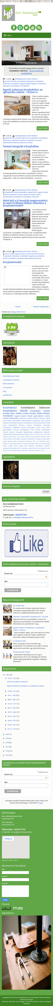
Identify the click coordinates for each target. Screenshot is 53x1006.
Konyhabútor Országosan (20, 86)
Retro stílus (38, 443)
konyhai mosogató (15, 432)
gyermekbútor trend (27, 430)
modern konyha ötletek (33, 413)
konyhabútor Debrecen (31, 197)
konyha (32, 195)
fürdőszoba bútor (38, 420)
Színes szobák (7, 446)
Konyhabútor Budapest (26, 81)
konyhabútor (33, 138)
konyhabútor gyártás (18, 140)
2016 (7, 751)
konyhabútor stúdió (44, 448)
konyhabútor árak (44, 423)
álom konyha (9, 254)
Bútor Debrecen (8, 384)
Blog (4, 391)
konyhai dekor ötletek (12, 413)
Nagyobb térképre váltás (10, 860)
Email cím (25, 573)
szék (29, 450)
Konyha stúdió (45, 437)
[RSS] (39, 27)
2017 (7, 747)
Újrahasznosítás (18, 434)
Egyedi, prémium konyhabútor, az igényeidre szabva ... (26, 686)
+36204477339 (21, 515)
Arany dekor (12, 437)
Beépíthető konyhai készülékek (16, 192)
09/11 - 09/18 (12, 695)
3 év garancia (7, 387)
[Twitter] (26, 27)
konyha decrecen (38, 254)
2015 (7, 755)
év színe (41, 450)
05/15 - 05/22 (12, 712)
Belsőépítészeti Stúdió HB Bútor (26, 79)
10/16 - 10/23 (12, 678)
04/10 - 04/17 (12, 716)
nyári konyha (12, 450)
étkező (20, 195)
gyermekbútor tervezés (11, 430)
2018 (7, 743)
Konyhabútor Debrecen (11, 380)
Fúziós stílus (40, 427)
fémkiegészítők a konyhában (19, 448)
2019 (31, 434)
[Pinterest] (20, 27)
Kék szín (36, 441)
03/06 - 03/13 (12, 720)
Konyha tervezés (11, 81)
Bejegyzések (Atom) (18, 312)
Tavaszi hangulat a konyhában (21, 146)
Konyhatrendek (12, 262)
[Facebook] (14, 27)
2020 (7, 734)
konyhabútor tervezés (33, 140)
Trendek (30, 416)
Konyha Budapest (35, 437)
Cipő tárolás (20, 437)
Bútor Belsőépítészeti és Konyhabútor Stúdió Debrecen (32, 997)
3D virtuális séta (38, 434)
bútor (48, 427)
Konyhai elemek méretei (21, 652)
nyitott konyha (8, 434)
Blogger (40, 803)
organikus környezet (22, 450)
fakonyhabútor (27, 420)
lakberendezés (28, 432)
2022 (7, 675)
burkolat (20, 446)
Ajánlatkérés (7, 395)
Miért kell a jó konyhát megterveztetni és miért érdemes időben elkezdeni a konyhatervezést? (25, 203)
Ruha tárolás (46, 443)
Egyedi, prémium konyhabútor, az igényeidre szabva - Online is (23, 91)
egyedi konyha (10, 138)
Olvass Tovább (42, 128)
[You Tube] (33, 27)
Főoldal (17, 307)
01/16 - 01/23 (12, 729)
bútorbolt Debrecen (38, 418)
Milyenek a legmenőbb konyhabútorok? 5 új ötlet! (30, 617)
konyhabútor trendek (40, 411)
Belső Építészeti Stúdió (11, 376)
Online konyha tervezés (15, 443)
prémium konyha (26, 143)
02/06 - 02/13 (12, 725)
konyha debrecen (22, 138)
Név (6, 581)
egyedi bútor (32, 192)
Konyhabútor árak (19, 641)
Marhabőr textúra (44, 441)
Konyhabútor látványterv (25, 441)
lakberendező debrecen (11, 143)
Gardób (27, 437)
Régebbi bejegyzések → (42, 307)
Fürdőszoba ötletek (25, 418)
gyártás (26, 195)
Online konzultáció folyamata (17, 682)
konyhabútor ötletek (15, 410)
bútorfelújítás (39, 446)
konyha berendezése (10, 418)
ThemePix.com (14, 1001)
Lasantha (35, 1001)
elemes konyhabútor (10, 195)
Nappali (5, 443)
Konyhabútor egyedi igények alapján (23, 84)
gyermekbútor (39, 416)
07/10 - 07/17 (12, 704)
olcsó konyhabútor (10, 425)
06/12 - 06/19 (12, 708)
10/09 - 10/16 (12, 691)
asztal (15, 446)
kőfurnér (5, 450)
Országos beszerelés (28, 443)
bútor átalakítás (29, 446)
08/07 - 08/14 (12, 700)
